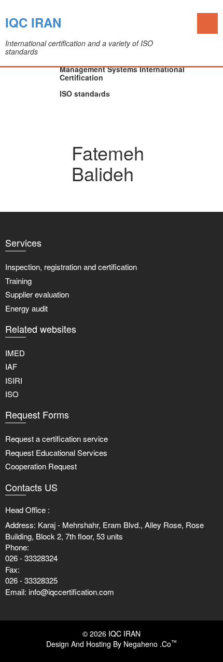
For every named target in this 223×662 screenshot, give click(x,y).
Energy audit (26, 308)
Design (57, 644)
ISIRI (13, 380)
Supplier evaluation (37, 294)
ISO (12, 393)
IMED (15, 352)
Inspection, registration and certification (71, 266)
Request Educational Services (56, 452)
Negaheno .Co (150, 644)
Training (18, 280)
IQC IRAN (33, 22)
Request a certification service (56, 438)
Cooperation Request (41, 466)
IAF (11, 366)
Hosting (98, 644)
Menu (207, 23)
